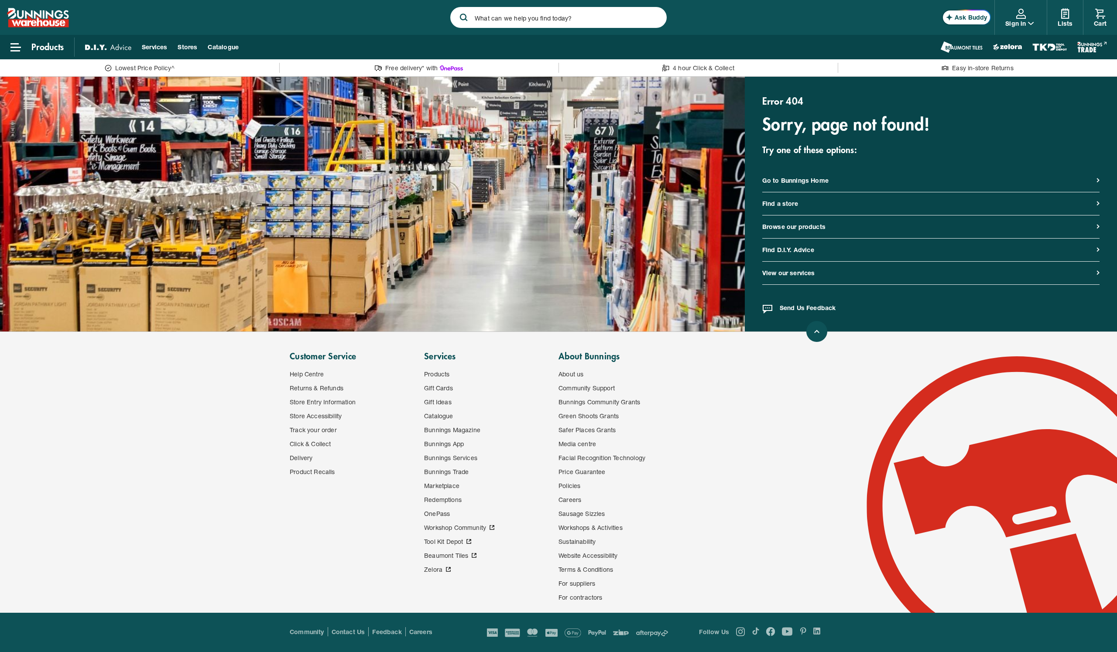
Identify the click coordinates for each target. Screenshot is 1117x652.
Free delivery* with (411, 68)
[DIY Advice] (108, 47)
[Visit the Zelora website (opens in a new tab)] (1007, 47)
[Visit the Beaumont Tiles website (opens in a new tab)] (961, 47)
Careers (420, 631)
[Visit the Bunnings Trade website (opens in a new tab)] (1092, 47)
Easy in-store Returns (983, 68)
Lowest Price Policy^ (145, 68)
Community (307, 631)
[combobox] (558, 17)
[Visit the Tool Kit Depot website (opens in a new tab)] (1049, 47)
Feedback (386, 631)
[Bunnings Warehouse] (38, 24)
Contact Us (348, 631)
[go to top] (816, 331)
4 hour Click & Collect (703, 68)
